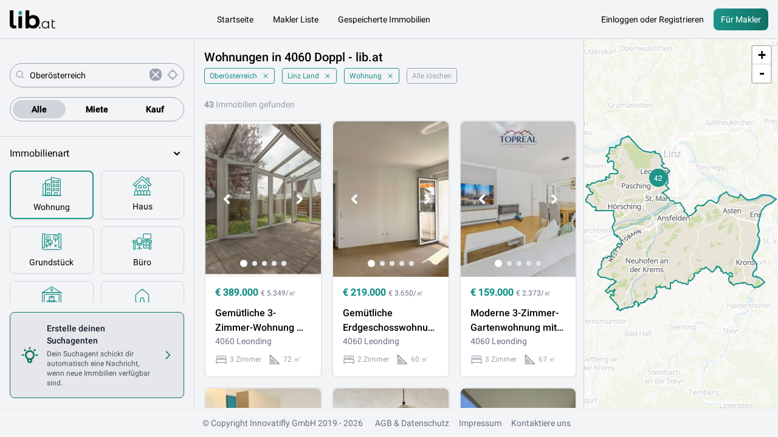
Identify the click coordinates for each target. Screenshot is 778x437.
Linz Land (303, 76)
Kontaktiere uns (541, 423)
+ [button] (762, 55)
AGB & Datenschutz (412, 423)
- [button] (762, 73)
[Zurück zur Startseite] (32, 19)
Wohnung (365, 76)
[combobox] (87, 75)
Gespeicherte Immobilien (384, 19)
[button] (658, 178)
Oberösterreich (233, 76)
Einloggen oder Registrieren (652, 19)
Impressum (480, 423)
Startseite (235, 19)
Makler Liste (295, 19)
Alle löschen (432, 76)
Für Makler (741, 19)
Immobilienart (39, 153)
